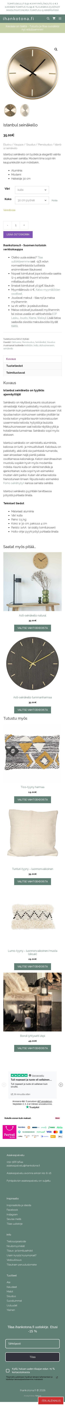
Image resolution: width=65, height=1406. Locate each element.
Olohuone (16, 342)
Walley (41, 318)
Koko (8, 199)
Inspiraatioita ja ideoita (19, 1205)
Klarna (32, 318)
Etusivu (7, 144)
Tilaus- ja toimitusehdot (20, 1250)
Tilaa (33, 1357)
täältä (14, 326)
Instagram (12, 1214)
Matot (10, 1291)
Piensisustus (45, 144)
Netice (38, 1395)
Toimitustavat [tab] (15, 372)
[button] (56, 49)
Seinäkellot (40, 342)
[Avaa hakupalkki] (48, 18)
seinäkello (8, 348)
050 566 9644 (15, 1161)
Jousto (24, 318)
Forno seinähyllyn (13, 483)
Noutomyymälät (16, 1246)
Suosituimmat (14, 1300)
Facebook (12, 1209)
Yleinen (11, 1310)
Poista (55, 200)
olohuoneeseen (46, 345)
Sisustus (30, 144)
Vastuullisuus (14, 1259)
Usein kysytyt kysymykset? (21, 1255)
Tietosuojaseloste (16, 1241)
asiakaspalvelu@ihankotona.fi (23, 1165)
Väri (7, 188)
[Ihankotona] (18, 18)
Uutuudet (12, 1305)
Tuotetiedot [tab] (14, 365)
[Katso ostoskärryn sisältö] (54, 18)
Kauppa (18, 144)
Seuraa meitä (14, 1219)
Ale (8, 1282)
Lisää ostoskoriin (18, 234)
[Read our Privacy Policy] (57, 1377)
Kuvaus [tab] (11, 359)
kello (36, 345)
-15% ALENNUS (51, 1400)
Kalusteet (12, 1286)
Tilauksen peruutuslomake (22, 1264)
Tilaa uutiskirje (14, 1223)
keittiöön (28, 345)
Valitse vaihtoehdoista (33, 628)
